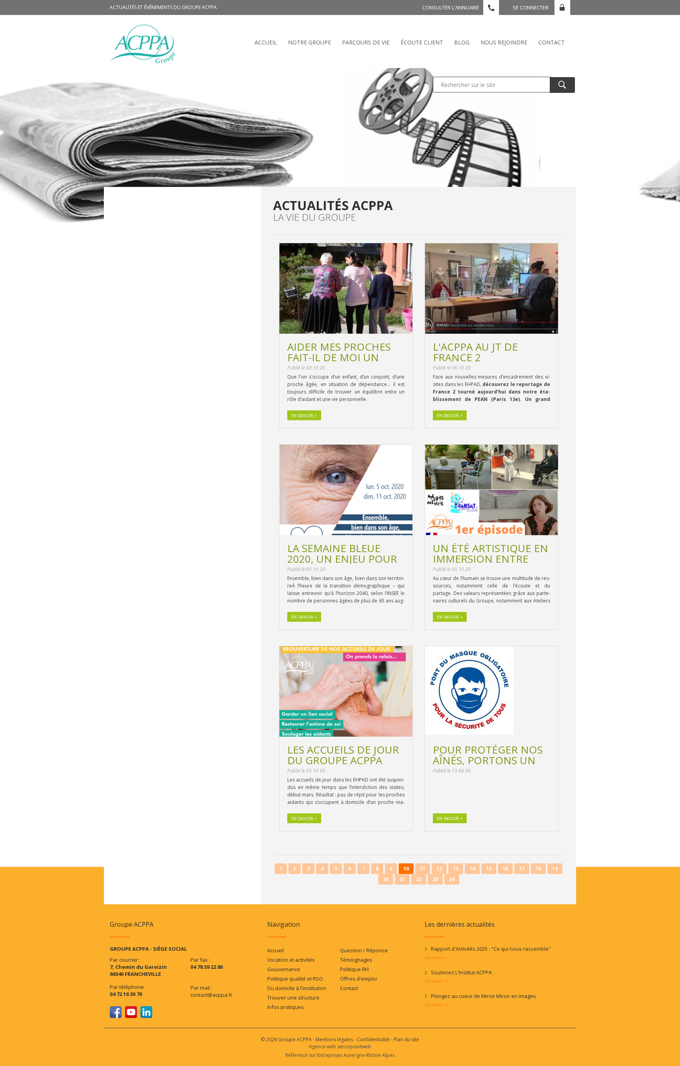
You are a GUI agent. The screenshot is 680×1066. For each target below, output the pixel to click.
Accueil (266, 42)
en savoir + (436, 957)
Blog (461, 42)
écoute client (422, 42)
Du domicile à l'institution (296, 988)
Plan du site (406, 1039)
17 (522, 868)
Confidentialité (373, 1039)
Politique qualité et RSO (295, 978)
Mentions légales (334, 1039)
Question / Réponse (364, 950)
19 (555, 868)
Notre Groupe (309, 42)
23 (435, 879)
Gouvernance (283, 969)
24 (452, 879)
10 (406, 868)
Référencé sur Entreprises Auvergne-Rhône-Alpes (340, 1055)
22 (418, 879)
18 (538, 868)
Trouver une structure (293, 997)
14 (472, 868)
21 (402, 879)
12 (439, 868)
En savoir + (304, 415)
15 (489, 868)
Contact (551, 42)
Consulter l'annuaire (450, 7)
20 (385, 879)
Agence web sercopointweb (340, 1046)
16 (505, 868)
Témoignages (356, 959)
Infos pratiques (285, 1007)
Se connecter (531, 7)
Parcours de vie (366, 42)
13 (455, 868)
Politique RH (354, 969)
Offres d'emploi (358, 978)
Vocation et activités (291, 959)
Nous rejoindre (503, 42)
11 (422, 868)
